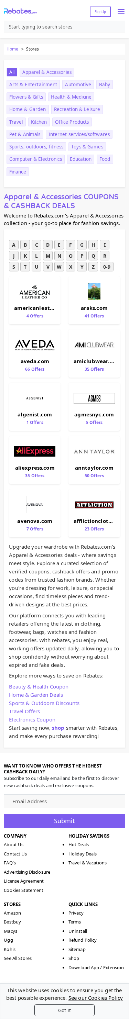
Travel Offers (24, 711)
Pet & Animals (25, 134)
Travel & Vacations (87, 863)
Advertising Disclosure (27, 872)
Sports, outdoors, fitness (36, 147)
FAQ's (10, 863)
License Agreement (24, 881)
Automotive (78, 84)
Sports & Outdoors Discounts (44, 702)
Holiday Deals (82, 854)
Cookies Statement (23, 890)
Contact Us (15, 854)
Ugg (8, 940)
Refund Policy (82, 940)
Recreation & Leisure (77, 109)
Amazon (12, 913)
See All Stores (18, 958)
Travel (16, 122)
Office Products (72, 122)
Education (81, 159)
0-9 (106, 267)
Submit (64, 821)
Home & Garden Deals (36, 694)
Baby (104, 84)
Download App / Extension (96, 967)
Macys (10, 931)
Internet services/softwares (79, 134)
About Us (13, 844)
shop (58, 727)
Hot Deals (78, 844)
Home (12, 49)
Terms (74, 922)
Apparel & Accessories (47, 72)
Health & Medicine (71, 97)
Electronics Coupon (32, 719)
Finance (17, 172)
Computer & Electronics (35, 159)
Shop (73, 958)
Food (104, 159)
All (11, 72)
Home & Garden (27, 109)
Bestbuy (12, 922)
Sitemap (77, 949)
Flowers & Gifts (26, 97)
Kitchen (39, 122)
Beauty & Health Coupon (38, 686)
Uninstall (77, 931)
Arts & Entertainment (33, 84)
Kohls (9, 949)
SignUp (100, 11)
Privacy (76, 913)
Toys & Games (87, 147)
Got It (64, 1010)
